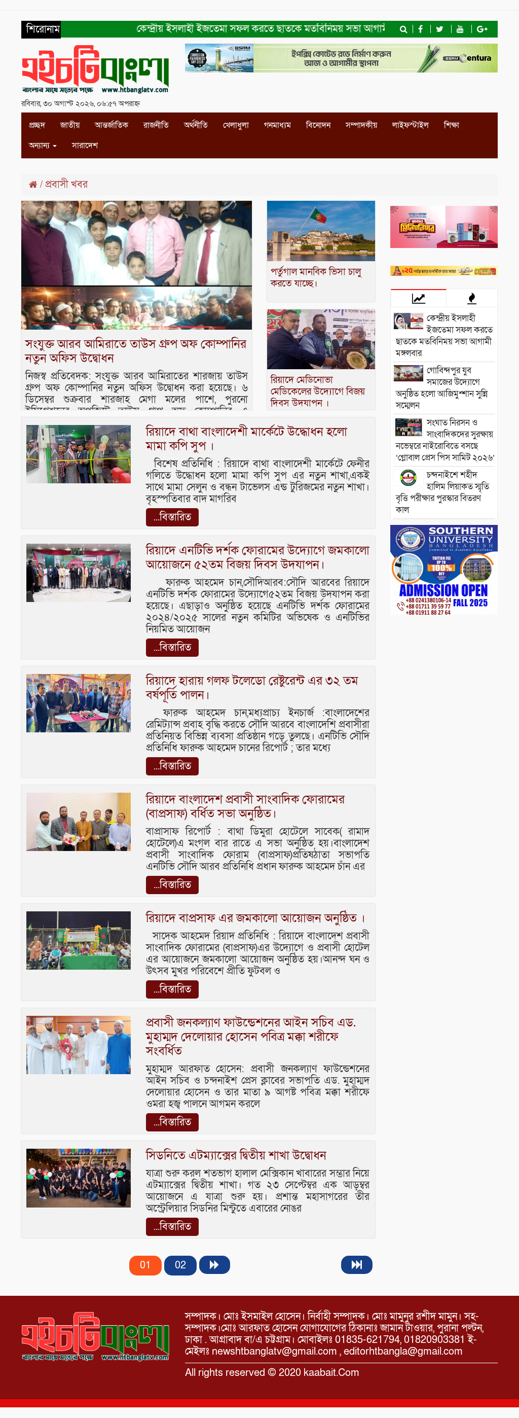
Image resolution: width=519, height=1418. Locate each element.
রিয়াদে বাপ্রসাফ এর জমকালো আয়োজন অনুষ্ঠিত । (255, 918)
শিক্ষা (451, 125)
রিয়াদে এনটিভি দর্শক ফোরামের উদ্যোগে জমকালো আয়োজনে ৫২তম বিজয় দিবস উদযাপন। (257, 558)
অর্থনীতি (196, 125)
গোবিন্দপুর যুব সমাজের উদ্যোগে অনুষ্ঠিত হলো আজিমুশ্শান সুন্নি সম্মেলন (442, 388)
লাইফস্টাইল (410, 125)
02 (180, 1265)
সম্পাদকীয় (361, 125)
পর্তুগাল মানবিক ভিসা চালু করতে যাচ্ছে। (316, 278)
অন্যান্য (40, 145)
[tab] (419, 298)
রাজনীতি (156, 125)
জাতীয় (70, 125)
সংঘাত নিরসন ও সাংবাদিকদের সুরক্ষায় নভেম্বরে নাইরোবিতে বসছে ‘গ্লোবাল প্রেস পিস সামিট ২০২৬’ (445, 440)
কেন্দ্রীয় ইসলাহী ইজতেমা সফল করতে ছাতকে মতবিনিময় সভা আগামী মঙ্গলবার (261, 29)
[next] (214, 1265)
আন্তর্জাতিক (111, 125)
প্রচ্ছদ (37, 125)
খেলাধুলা (236, 125)
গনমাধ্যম (277, 125)
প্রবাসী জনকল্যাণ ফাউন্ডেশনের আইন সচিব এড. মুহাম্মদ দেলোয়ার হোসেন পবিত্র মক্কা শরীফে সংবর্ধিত (251, 1037)
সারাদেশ (85, 145)
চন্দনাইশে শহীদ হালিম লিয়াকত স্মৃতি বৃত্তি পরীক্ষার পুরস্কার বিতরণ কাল (442, 492)
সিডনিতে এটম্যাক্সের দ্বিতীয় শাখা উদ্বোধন (236, 1155)
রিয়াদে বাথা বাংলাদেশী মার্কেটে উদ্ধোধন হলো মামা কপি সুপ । (246, 439)
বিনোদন (318, 125)
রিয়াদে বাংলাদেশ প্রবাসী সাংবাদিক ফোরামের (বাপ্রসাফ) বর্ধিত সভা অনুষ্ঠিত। (245, 807)
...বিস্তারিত (172, 517)
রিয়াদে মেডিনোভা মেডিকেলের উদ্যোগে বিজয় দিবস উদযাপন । (318, 392)
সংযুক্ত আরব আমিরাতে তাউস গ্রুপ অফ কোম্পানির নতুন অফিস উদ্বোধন (135, 351)
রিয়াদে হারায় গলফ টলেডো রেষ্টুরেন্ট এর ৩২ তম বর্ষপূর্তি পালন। (252, 688)
